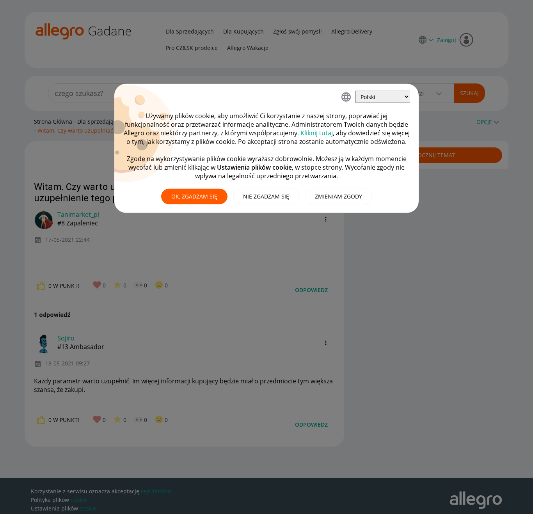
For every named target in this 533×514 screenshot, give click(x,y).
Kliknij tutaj (316, 133)
